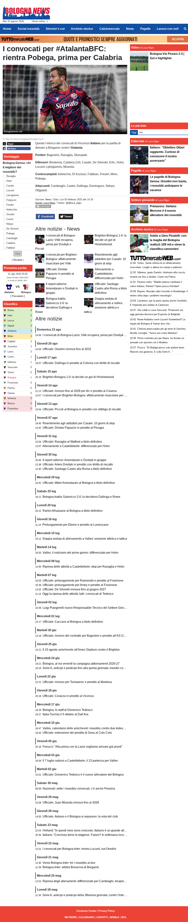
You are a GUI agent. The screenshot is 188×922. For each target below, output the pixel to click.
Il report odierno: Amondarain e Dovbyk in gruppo (62, 288)
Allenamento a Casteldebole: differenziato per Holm (109, 274)
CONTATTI (102, 917)
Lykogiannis (12, 195)
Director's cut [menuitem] (55, 28)
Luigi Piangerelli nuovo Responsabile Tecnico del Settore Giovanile (87, 607)
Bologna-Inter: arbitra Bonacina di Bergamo (71, 867)
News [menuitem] (130, 28)
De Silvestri (12, 228)
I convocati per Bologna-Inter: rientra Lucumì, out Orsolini (79, 848)
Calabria (10, 243)
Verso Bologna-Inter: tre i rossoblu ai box (69, 862)
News (48, 199)
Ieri (141, 132)
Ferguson (11, 200)
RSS (123, 917)
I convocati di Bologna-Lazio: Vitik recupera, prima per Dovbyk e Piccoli (89, 335)
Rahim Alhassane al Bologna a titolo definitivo (72, 510)
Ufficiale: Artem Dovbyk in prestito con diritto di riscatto (78, 464)
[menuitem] (185, 28)
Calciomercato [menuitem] (110, 28)
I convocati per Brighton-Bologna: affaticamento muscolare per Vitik (61, 259)
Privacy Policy (106, 911)
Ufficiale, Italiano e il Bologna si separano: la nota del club (80, 816)
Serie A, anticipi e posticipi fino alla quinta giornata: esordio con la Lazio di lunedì (95, 668)
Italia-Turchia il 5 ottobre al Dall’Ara (65, 714)
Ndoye (9, 224)
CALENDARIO (86, 917)
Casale (10, 185)
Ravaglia (11, 176)
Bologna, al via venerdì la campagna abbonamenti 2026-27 (81, 663)
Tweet (68, 216)
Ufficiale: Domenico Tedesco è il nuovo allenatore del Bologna (83, 774)
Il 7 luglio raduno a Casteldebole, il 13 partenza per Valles (80, 760)
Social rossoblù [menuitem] (28, 28)
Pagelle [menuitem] (145, 28)
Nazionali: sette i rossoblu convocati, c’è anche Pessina (79, 788)
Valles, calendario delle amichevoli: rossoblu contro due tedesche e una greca (93, 728)
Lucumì (10, 190)
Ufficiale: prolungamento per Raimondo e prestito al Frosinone (83, 580)
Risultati (17, 260)
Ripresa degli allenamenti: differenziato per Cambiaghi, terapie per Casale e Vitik (95, 881)
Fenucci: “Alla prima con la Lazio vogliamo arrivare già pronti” (82, 746)
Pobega (10, 233)
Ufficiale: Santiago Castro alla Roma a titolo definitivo (111, 288)
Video (135, 47)
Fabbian (10, 247)
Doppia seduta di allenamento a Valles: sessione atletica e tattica (85, 538)
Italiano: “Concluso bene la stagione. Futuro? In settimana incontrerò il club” (92, 834)
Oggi (133, 132)
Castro (9, 219)
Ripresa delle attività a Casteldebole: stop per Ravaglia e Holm (83, 566)
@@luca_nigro (73, 203)
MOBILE (114, 917)
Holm (9, 181)
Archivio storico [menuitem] (82, 28)
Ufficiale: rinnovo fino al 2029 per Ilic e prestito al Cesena (80, 390)
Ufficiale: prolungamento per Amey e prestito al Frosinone (80, 584)
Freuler (10, 204)
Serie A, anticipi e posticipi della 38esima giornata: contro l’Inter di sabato (89, 895)
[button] (17, 253)
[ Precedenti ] (17, 296)
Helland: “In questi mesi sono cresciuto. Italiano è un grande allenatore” (89, 830)
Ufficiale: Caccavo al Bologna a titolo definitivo (73, 621)
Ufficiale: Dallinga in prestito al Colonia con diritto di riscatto (81, 363)
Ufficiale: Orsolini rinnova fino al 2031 (67, 349)
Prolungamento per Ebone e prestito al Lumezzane (75, 524)
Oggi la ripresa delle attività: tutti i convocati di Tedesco (77, 593)
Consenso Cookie (86, 911)
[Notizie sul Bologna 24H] (26, 11)
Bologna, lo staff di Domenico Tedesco (68, 709)
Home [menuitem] (7, 28)
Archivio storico (142, 229)
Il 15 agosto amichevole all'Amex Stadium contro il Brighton (81, 649)
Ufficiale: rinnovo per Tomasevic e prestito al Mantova (77, 682)
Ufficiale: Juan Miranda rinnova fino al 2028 (71, 802)
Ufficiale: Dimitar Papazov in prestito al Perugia (60, 274)
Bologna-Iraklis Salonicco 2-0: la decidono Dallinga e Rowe (81, 496)
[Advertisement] (159, 97)
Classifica (10, 304)
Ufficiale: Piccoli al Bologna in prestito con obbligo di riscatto (82, 409)
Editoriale (137, 141)
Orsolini (10, 214)
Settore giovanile (143, 200)
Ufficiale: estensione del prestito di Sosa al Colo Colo (77, 732)
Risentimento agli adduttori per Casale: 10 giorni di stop (110, 259)
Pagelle (136, 170)
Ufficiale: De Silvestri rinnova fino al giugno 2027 (74, 589)
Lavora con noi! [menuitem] (168, 28)
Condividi (47, 216)
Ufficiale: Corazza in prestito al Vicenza (68, 695)
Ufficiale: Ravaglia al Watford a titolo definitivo (72, 441)
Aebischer (11, 209)
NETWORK (71, 917)
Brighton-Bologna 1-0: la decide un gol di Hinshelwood (110, 240)
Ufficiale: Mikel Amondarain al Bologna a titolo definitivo (79, 482)
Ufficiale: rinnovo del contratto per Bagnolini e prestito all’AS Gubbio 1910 (90, 635)
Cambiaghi (12, 238)
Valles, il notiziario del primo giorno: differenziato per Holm (80, 552)
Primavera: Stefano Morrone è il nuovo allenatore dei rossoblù (166, 211)
